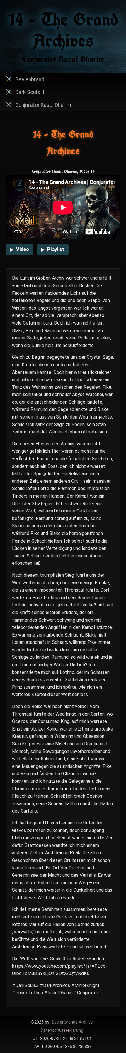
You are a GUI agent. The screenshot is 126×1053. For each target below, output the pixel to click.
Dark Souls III (30, 92)
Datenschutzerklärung (62, 1030)
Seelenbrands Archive (72, 1022)
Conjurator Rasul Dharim (43, 105)
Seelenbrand (29, 79)
